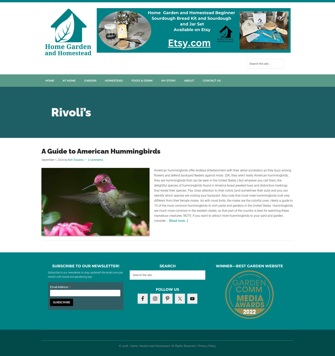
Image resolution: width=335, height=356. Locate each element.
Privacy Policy (207, 345)
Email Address (60, 287)
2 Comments (95, 159)
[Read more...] (178, 221)
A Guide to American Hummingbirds (101, 151)
